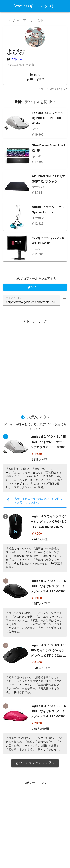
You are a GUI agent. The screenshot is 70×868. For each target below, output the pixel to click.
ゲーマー (23, 20)
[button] (65, 300)
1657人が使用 (41, 603)
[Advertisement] (35, 361)
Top (8, 20)
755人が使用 (40, 729)
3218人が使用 (41, 459)
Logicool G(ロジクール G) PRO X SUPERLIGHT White (48, 118)
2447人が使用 (41, 539)
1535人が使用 (41, 668)
